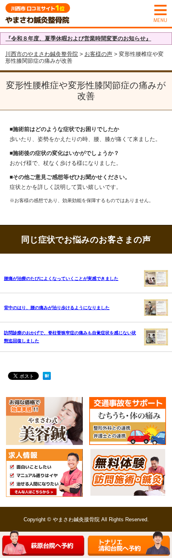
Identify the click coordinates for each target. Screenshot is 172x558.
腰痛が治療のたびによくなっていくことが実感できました (61, 278)
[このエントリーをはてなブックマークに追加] (47, 376)
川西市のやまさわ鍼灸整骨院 (41, 54)
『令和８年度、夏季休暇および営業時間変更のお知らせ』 (78, 38)
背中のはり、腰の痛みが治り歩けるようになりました (57, 307)
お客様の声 (98, 54)
